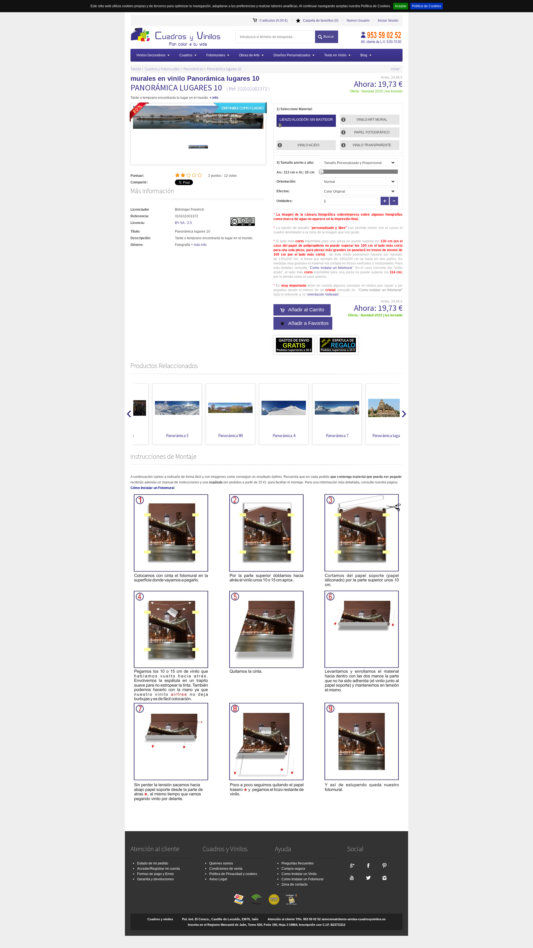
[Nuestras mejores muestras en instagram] (384, 877)
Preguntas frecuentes (297, 863)
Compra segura (293, 869)
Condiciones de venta (225, 869)
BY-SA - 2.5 (183, 223)
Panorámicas (193, 68)
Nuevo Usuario (358, 20)
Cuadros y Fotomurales (162, 68)
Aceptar (400, 6)
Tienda (135, 68)
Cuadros (185, 55)
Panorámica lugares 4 (371, 435)
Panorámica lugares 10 (224, 68)
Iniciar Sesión (388, 20)
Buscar (328, 37)
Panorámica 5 (158, 435)
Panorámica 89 (211, 435)
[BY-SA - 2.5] (242, 225)
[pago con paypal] (274, 899)
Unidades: (284, 201)
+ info (214, 98)
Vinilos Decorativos (150, 55)
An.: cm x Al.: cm (295, 172)
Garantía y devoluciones (155, 879)
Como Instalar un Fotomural (302, 879)
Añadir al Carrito (306, 309)
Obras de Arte (249, 55)
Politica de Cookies (426, 6)
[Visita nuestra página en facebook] (368, 865)
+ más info (199, 245)
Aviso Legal (218, 879)
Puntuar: (137, 176)
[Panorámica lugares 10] (198, 155)
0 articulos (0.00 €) (274, 20)
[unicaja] (256, 899)
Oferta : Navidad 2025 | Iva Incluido (376, 91)
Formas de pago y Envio (155, 874)
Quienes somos (221, 863)
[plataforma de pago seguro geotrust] (291, 899)
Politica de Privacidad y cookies (233, 874)
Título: (135, 231)
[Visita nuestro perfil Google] (351, 865)
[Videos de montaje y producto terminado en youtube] (351, 877)
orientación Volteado (322, 294)
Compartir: (139, 182)
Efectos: (283, 191)
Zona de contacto (294, 884)
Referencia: (139, 216)
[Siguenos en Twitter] (368, 877)
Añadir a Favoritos (308, 323)
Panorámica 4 (264, 435)
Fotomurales (215, 55)
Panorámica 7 (318, 435)
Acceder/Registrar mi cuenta (158, 869)
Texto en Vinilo (335, 55)
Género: (136, 245)
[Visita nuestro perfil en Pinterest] (384, 865)
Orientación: (286, 181)
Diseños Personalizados (291, 55)
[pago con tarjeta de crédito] (239, 899)
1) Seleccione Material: (294, 109)
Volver (395, 68)
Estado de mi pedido (152, 863)
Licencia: (137, 223)
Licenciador (139, 209)
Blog (363, 55)
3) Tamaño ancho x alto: (295, 163)
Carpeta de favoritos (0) (320, 20)
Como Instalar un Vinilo (299, 874)
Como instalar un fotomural (331, 268)
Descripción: (140, 238)
